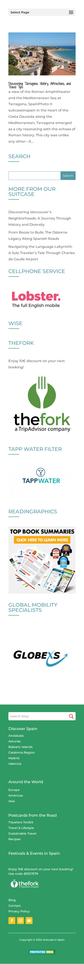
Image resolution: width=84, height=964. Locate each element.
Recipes (14, 839)
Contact (14, 906)
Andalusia (15, 736)
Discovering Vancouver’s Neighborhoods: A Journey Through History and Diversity (39, 218)
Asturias (14, 741)
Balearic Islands (20, 747)
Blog (12, 900)
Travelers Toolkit (20, 822)
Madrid (13, 758)
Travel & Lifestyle (21, 828)
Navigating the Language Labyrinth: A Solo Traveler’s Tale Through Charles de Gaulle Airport (41, 253)
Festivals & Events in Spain (34, 853)
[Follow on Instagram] (20, 920)
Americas (15, 795)
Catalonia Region (21, 752)
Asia (11, 801)
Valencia (14, 764)
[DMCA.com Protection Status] (42, 953)
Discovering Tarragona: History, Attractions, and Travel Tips (39, 85)
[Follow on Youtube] (29, 920)
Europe (14, 790)
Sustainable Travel (22, 833)
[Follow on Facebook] (11, 920)
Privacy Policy (19, 911)
